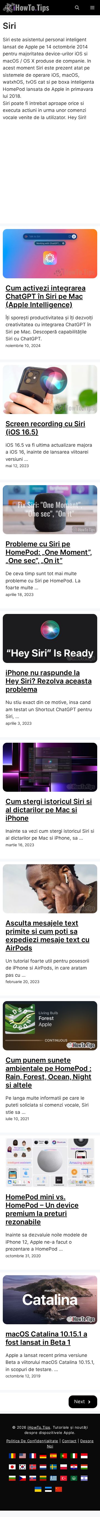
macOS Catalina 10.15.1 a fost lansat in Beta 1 (46, 1338)
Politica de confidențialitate (32, 1441)
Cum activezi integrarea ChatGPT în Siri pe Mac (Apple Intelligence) (46, 296)
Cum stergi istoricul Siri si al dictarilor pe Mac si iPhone (49, 809)
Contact (69, 1441)
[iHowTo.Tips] (26, 7)
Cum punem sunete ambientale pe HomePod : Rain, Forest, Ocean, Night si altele (48, 1072)
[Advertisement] (50, 171)
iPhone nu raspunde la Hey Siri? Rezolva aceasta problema (49, 680)
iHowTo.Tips (39, 1427)
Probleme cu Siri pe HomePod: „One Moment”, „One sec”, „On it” (49, 552)
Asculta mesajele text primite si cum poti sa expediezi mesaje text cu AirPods (47, 935)
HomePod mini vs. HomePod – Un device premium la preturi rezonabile (42, 1209)
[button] (77, 7)
